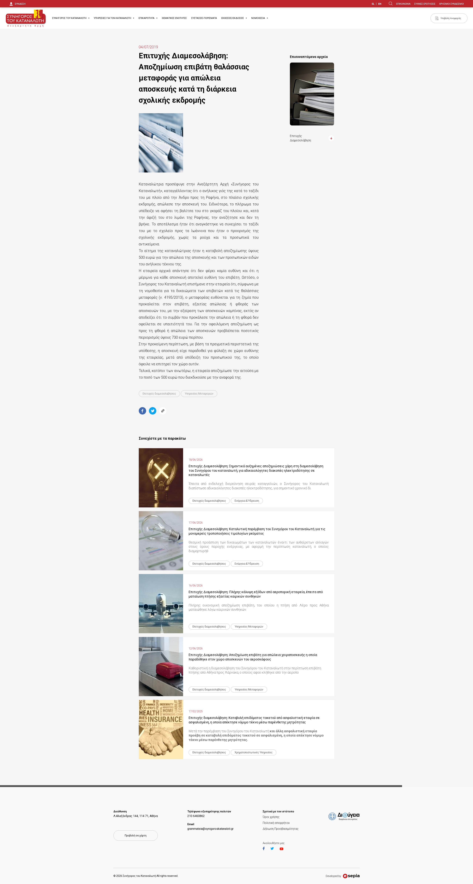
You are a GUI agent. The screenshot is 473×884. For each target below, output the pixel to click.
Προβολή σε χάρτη (136, 835)
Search (390, 3)
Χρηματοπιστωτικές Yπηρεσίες (254, 752)
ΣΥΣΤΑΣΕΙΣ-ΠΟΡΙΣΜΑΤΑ (204, 18)
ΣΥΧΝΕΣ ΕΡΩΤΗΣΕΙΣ (424, 3)
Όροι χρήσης (271, 817)
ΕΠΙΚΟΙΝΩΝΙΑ (403, 3)
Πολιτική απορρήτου (276, 823)
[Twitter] (152, 411)
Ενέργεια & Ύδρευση (247, 500)
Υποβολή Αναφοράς (450, 18)
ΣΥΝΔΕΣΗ (20, 3)
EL (373, 4)
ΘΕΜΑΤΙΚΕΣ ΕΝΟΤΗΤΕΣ (174, 18)
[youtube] (281, 849)
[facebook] (266, 849)
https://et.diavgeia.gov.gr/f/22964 (344, 813)
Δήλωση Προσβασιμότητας (281, 829)
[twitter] (274, 849)
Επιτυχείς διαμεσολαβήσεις (159, 393)
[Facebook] (142, 411)
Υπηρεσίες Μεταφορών (199, 393)
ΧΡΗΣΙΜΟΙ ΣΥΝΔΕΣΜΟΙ (451, 3)
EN (379, 4)
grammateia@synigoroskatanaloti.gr (210, 829)
